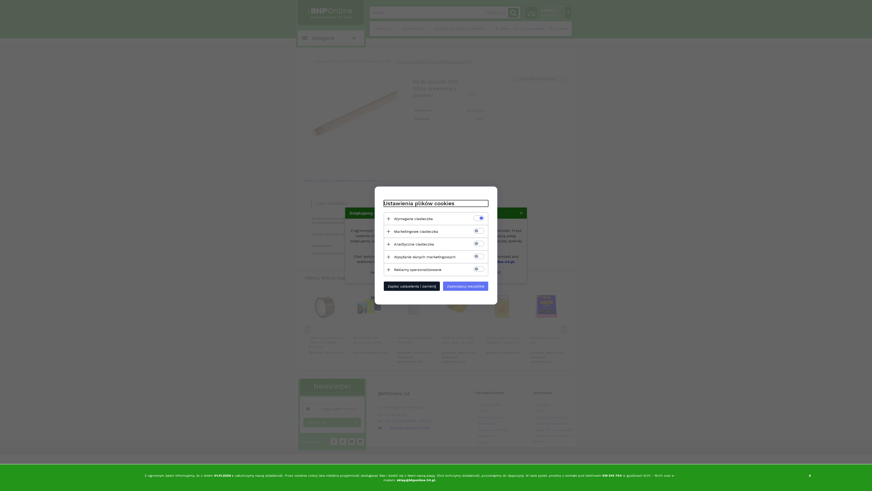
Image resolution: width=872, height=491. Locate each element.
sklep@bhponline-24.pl (416, 480)
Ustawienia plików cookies (419, 203)
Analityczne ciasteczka (414, 244)
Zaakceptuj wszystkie (465, 286)
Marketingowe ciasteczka (416, 231)
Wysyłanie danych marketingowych (425, 257)
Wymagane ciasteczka (413, 219)
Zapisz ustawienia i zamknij (412, 286)
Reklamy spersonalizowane (417, 270)
